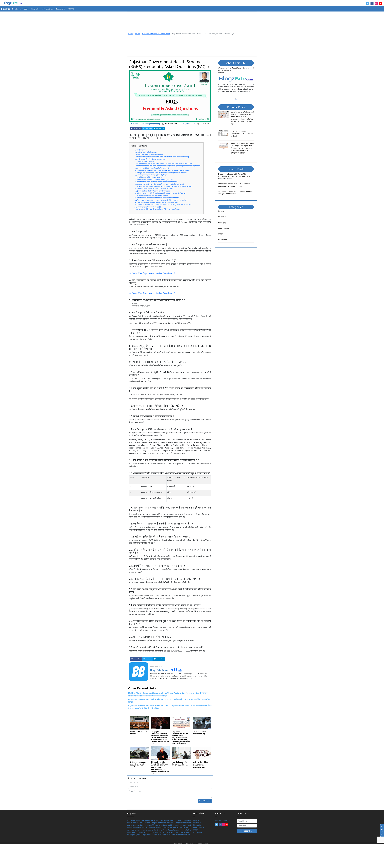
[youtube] (226, 824)
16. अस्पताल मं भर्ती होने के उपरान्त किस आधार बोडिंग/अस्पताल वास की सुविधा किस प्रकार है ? (159, 184)
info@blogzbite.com (222, 820)
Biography (222, 222)
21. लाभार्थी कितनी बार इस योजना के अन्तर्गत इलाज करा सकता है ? (152, 195)
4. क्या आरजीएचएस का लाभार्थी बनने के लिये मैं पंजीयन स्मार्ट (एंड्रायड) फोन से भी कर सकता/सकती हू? (161, 157)
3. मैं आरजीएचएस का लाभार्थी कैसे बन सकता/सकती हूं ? (149, 154)
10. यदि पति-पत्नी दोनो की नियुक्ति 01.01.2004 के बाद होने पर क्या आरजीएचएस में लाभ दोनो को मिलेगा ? (162, 170)
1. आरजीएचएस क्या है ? (140, 150)
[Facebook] (220, 824)
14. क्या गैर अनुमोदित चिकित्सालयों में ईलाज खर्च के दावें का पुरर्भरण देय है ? (154, 179)
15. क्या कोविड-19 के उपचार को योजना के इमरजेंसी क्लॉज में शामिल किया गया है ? (156, 182)
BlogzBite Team (189, 124)
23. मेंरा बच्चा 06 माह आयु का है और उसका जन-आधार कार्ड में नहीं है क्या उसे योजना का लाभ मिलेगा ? (161, 200)
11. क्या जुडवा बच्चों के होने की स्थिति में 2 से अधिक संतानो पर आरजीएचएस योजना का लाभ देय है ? (160, 173)
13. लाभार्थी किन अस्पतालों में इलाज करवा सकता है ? (148, 177)
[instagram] (223, 824)
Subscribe (247, 831)
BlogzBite (5, 9)
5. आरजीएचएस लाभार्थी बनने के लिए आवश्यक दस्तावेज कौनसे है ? (152, 159)
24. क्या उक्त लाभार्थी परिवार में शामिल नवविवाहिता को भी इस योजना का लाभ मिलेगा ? (156, 202)
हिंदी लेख (137, 34)
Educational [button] (60, 9)
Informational (223, 228)
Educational (222, 239)
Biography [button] (35, 9)
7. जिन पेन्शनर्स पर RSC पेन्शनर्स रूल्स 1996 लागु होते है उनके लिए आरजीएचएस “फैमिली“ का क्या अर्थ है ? (163, 163)
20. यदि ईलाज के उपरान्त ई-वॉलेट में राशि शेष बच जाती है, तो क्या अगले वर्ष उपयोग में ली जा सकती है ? (161, 193)
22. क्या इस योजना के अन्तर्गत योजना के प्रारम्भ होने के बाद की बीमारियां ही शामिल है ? (157, 198)
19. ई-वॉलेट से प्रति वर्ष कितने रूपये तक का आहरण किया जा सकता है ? (153, 191)
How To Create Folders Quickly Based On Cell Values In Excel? (242, 133)
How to (15, 9)
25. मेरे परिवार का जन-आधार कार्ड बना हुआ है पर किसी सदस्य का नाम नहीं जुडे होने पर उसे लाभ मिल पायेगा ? (163, 205)
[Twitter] (216, 824)
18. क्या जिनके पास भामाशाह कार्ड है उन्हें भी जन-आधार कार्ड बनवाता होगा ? (154, 189)
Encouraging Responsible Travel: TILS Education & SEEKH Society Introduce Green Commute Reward (235, 176)
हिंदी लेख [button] (71, 9)
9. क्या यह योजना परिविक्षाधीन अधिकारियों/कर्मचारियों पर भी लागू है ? (152, 168)
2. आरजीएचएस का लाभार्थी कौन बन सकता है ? (146, 152)
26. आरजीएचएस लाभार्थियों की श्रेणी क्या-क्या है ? (147, 207)
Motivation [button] (24, 9)
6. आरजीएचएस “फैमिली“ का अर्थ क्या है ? (145, 161)
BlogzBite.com (237, 68)
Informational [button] (47, 9)
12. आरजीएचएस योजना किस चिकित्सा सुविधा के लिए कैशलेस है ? (151, 175)
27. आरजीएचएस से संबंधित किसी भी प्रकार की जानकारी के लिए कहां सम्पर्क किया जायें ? (157, 209)
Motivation (222, 217)
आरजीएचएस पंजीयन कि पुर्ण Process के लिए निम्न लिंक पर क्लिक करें (152, 273)
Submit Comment (205, 801)
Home (130, 34)
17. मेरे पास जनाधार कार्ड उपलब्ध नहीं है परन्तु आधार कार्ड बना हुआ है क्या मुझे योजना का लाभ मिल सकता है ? (163, 186)
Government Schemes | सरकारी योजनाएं (156, 34)
